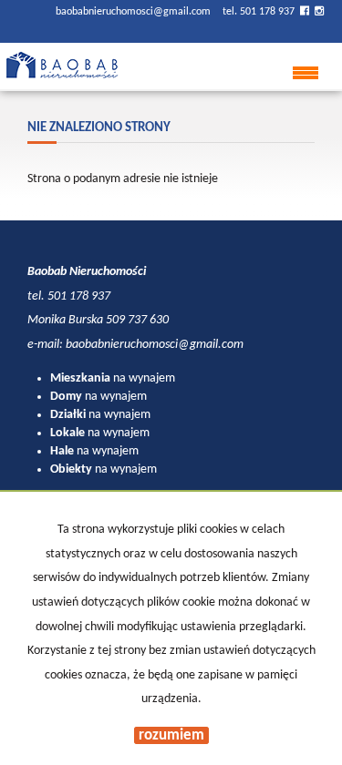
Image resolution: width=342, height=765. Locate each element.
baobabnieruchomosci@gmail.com (134, 11)
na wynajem (112, 378)
